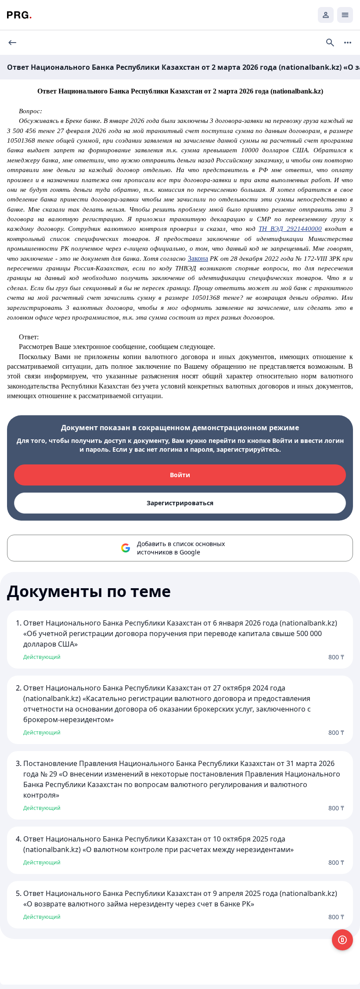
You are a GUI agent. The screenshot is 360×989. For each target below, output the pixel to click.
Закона (198, 258)
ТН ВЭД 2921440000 (290, 228)
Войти (180, 475)
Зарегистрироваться (180, 503)
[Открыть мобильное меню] (345, 15)
